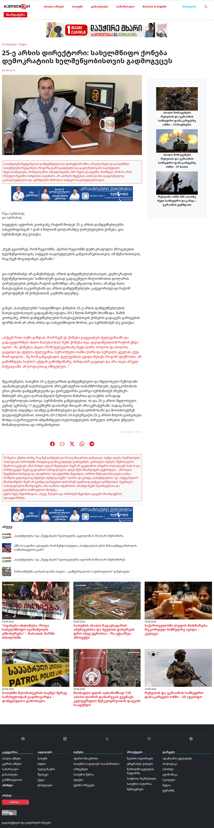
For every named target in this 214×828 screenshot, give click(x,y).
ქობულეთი (45, 785)
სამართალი (125, 6)
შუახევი (43, 774)
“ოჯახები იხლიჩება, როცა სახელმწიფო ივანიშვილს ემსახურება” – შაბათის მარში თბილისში (28, 631)
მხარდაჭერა (15, 15)
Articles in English (154, 6)
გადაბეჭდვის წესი (131, 431)
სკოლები (169, 780)
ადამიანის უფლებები (177, 758)
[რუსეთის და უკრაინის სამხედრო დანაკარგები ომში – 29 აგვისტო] (178, 667)
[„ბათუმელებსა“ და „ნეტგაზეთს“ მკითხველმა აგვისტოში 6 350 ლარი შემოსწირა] (6, 535)
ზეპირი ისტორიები (140, 758)
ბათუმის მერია (83, 774)
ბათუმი (77, 6)
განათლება (99, 6)
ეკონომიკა (170, 774)
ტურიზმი (169, 790)
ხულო (42, 764)
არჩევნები (80, 769)
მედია (23, 44)
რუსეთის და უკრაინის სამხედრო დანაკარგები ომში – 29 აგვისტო (174, 695)
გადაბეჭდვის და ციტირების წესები (26, 822)
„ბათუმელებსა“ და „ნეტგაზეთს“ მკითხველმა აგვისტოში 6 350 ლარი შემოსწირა (69, 536)
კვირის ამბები (12, 764)
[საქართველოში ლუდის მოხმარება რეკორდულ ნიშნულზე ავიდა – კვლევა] (178, 600)
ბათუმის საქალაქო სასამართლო (96, 764)
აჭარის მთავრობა (85, 758)
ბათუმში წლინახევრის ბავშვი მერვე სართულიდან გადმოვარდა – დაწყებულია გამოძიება (34, 697)
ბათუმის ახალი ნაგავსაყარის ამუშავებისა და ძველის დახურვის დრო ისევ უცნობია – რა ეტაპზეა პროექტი (104, 631)
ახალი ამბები (53, 6)
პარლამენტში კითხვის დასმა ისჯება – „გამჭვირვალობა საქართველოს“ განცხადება (72, 571)
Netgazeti (189, 6)
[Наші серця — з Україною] (17, 6)
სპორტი (168, 769)
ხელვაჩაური (46, 769)
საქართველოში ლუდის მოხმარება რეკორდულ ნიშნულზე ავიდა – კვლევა (176, 629)
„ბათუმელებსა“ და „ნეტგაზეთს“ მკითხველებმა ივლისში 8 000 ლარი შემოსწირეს (69, 559)
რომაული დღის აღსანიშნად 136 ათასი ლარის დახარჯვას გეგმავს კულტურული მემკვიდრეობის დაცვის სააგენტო (106, 699)
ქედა (41, 780)
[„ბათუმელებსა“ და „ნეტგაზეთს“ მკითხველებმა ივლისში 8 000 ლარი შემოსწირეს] (6, 559)
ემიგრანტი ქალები (140, 764)
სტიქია (78, 780)
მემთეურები (135, 789)
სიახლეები (9, 44)
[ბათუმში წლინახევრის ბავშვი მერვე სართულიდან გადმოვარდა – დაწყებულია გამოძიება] (35, 667)
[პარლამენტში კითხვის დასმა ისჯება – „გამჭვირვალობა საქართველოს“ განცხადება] (6, 571)
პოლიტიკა (170, 764)
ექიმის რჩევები (84, 785)
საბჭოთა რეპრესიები (141, 778)
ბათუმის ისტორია (139, 784)
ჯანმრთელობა (12, 780)
